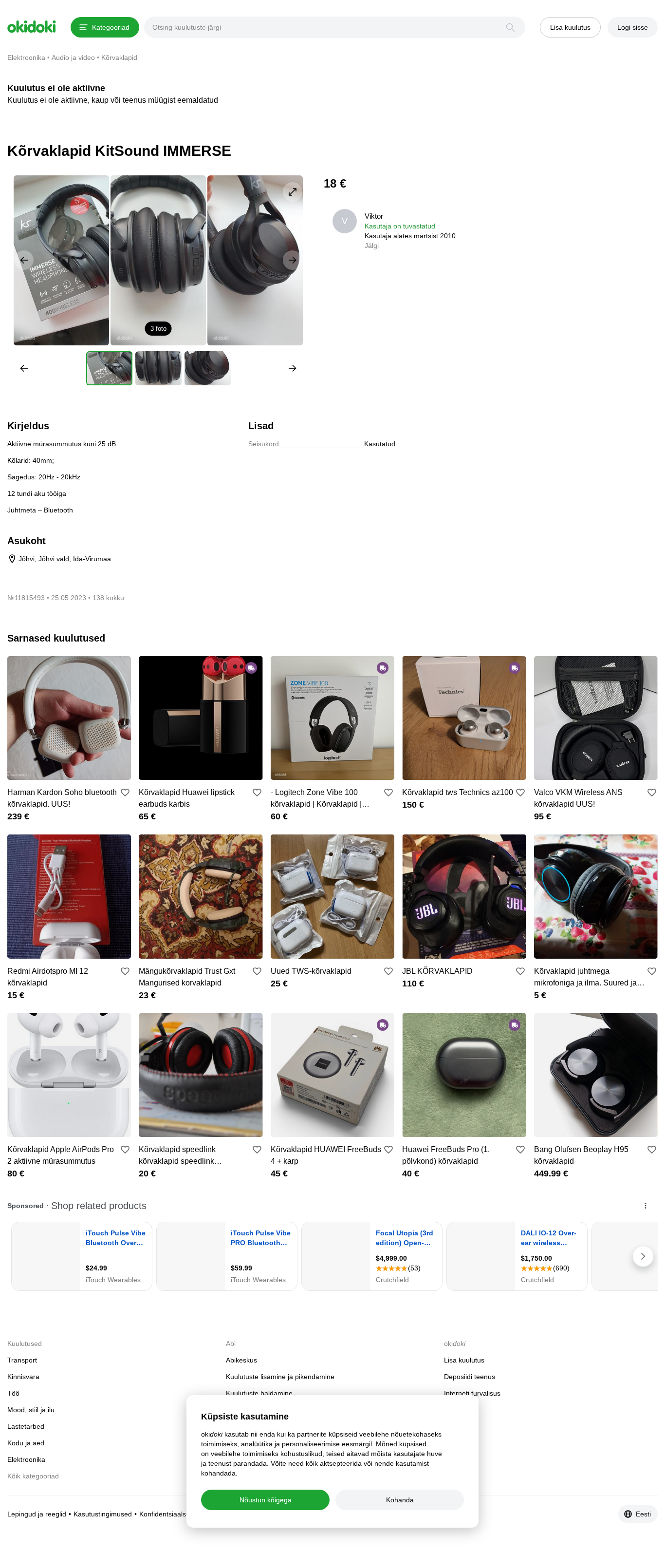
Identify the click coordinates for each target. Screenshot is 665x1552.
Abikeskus (241, 1360)
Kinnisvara (23, 1377)
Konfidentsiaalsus (166, 1514)
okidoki (31, 26)
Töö (13, 1393)
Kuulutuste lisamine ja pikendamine (280, 1377)
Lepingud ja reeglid (36, 1514)
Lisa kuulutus (464, 1360)
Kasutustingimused (103, 1514)
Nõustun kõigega (266, 1500)
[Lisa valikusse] (125, 792)
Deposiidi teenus (469, 1377)
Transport (22, 1360)
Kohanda (400, 1500)
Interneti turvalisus (472, 1393)
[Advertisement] (576, 243)
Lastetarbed (25, 1426)
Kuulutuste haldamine (259, 1393)
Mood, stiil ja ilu (31, 1410)
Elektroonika (26, 1459)
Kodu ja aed (25, 1443)
